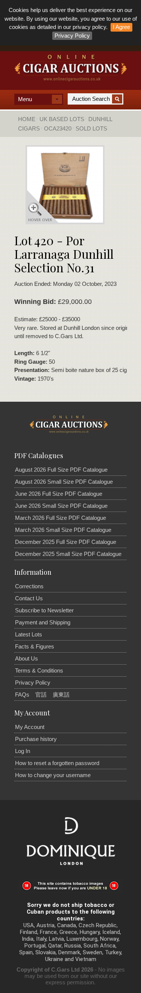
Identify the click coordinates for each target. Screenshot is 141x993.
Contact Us (29, 598)
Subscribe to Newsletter (44, 610)
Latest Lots (28, 634)
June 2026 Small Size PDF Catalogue (61, 506)
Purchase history (36, 739)
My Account (29, 727)
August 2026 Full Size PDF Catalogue (61, 469)
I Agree (121, 27)
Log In (22, 751)
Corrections (29, 586)
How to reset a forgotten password (57, 763)
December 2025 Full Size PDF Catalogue (65, 542)
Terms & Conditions (39, 670)
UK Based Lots (61, 119)
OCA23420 (57, 128)
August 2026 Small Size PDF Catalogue (64, 481)
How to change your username (53, 775)
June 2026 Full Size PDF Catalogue (58, 493)
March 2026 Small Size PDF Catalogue (63, 530)
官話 (41, 694)
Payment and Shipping (42, 622)
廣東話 (61, 694)
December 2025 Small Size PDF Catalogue (68, 554)
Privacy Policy (72, 35)
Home (26, 119)
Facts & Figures (34, 646)
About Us (26, 658)
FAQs (22, 694)
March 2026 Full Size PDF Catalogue (60, 518)
